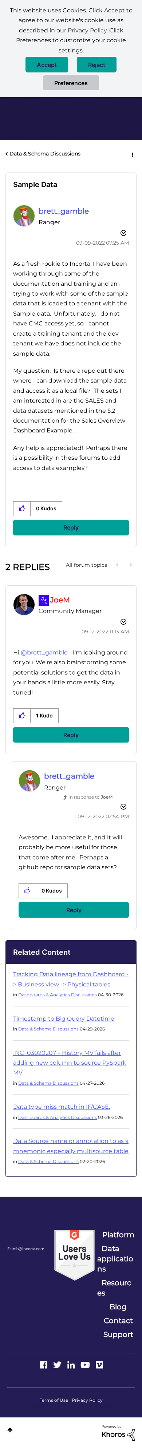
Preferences (71, 83)
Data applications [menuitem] (115, 1258)
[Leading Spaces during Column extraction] (130, 565)
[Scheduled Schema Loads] (117, 565)
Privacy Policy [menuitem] (87, 1400)
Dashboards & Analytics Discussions (57, 994)
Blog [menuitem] (118, 1306)
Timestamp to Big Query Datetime (63, 1018)
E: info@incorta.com (25, 1248)
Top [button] (10, 1430)
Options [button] (132, 154)
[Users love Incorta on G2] (74, 1255)
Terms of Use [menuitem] (54, 1400)
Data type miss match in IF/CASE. (61, 1106)
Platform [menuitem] (118, 1234)
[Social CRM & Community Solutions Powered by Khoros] (118, 1432)
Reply (71, 527)
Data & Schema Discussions (44, 153)
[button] (46, 64)
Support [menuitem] (118, 1334)
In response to (90, 797)
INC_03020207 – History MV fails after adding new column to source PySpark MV (69, 1062)
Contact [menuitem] (118, 1320)
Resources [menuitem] (114, 1287)
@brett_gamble (44, 652)
